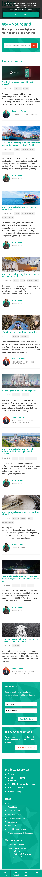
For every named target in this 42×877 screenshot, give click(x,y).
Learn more (13, 9)
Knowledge (24, 336)
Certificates (12, 822)
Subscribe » (27, 718)
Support (11, 803)
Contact (15, 875)
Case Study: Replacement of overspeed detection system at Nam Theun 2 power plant (20, 578)
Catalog (11, 774)
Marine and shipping (28, 149)
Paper (23, 280)
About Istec (12, 807)
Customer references (16, 818)
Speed (23, 585)
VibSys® (25, 88)
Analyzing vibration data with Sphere (19, 390)
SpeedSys (30, 585)
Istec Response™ (14, 814)
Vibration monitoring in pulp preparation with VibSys (20, 513)
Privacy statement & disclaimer (20, 833)
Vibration (16, 336)
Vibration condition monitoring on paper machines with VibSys (20, 275)
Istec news (12, 826)
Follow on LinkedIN (24, 747)
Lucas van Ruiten (19, 111)
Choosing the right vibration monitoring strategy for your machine (20, 640)
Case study (16, 585)
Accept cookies (21, 14)
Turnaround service (16, 788)
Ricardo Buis (17, 175)
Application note (7, 153)
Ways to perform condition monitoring (19, 332)
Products (18, 88)
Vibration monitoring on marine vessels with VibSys (20, 208)
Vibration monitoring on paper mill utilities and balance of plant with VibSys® (17, 451)
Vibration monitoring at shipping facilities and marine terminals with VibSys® (21, 144)
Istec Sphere (16, 395)
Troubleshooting (14, 791)
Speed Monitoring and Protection (21, 784)
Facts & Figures (14, 811)
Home (5, 875)
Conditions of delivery (17, 829)
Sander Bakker (18, 359)
